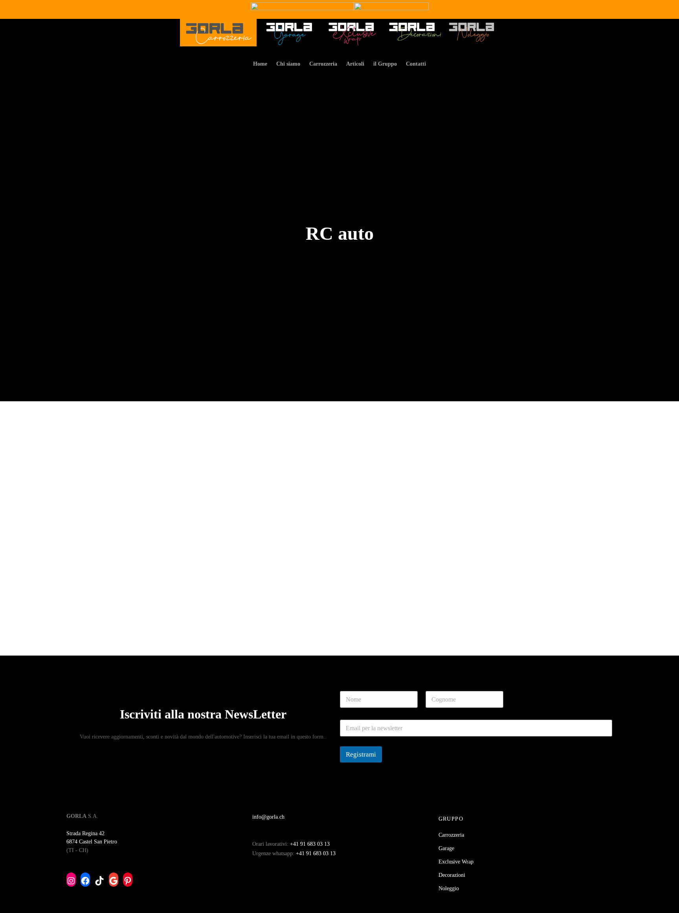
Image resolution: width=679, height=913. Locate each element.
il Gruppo (385, 64)
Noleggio (449, 888)
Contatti (416, 64)
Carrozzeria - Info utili (102, 611)
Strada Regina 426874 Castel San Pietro (91, 837)
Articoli (355, 64)
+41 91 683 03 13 (310, 844)
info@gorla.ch (268, 817)
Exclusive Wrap (456, 862)
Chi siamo (288, 64)
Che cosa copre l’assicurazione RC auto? (138, 622)
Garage (446, 848)
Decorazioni (452, 875)
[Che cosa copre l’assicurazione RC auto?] (173, 518)
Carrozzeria (323, 64)
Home (260, 64)
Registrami (361, 754)
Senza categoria (168, 611)
